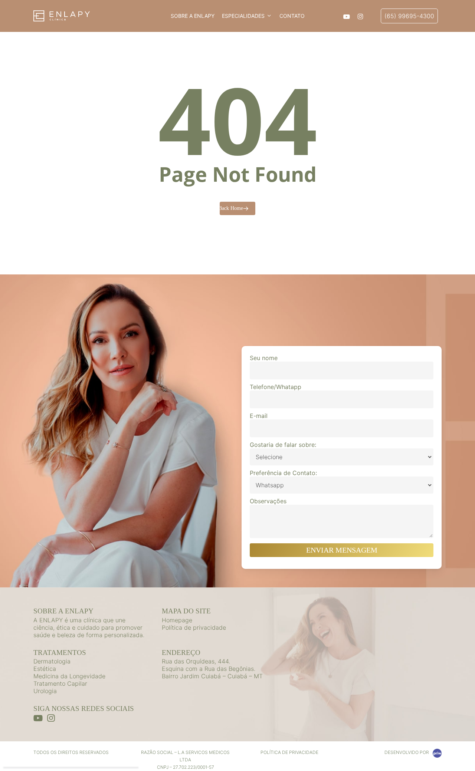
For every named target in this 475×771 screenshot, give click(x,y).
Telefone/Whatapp (275, 387)
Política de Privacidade (289, 752)
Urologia (45, 691)
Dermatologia (52, 661)
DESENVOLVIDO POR (406, 752)
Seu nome (264, 358)
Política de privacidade (194, 627)
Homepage (177, 620)
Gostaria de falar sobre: (283, 444)
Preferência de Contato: (283, 473)
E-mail (259, 415)
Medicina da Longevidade (69, 676)
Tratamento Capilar (60, 683)
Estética (44, 668)
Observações (268, 501)
